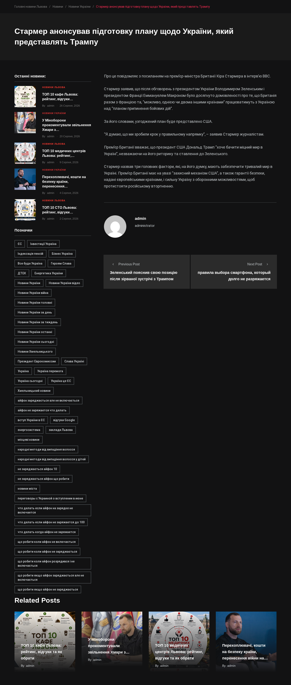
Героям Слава (61, 263)
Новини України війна (33, 293)
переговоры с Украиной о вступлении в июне (50, 498)
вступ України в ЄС (31, 420)
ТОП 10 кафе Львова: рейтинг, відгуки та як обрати (41, 651)
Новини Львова (53, 87)
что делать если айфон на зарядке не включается (45, 510)
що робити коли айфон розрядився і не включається (46, 563)
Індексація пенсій (30, 253)
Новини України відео (64, 283)
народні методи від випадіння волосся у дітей (52, 459)
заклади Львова (61, 430)
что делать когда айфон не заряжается (47, 532)
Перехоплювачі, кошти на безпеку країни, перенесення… (64, 181)
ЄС (20, 244)
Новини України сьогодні (36, 341)
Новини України (54, 113)
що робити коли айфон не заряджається (47, 551)
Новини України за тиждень (38, 322)
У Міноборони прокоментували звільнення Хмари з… (66, 125)
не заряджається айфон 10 (37, 469)
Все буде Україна (30, 263)
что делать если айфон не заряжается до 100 (51, 522)
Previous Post (129, 264)
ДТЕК (22, 273)
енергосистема (29, 430)
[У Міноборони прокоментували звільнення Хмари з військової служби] (25, 122)
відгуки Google (64, 420)
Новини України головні (35, 302)
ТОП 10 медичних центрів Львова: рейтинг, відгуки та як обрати (179, 651)
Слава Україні (74, 361)
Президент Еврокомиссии (37, 361)
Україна (23, 371)
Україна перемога (50, 371)
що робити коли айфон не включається (47, 541)
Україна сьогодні (30, 381)
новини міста (27, 488)
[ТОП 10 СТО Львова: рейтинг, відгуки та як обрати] (25, 209)
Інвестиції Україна (43, 244)
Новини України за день (35, 312)
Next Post (254, 264)
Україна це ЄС (61, 381)
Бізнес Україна (62, 253)
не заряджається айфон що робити (43, 479)
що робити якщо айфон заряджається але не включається (51, 577)
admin (50, 105)
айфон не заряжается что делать (42, 410)
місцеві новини (28, 439)
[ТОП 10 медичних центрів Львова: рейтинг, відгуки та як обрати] (25, 153)
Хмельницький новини (34, 390)
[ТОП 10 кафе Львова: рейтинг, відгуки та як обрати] (25, 96)
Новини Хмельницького (35, 351)
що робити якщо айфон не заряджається (48, 589)
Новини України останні (35, 332)
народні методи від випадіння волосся (46, 449)
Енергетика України (49, 273)
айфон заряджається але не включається (48, 400)
